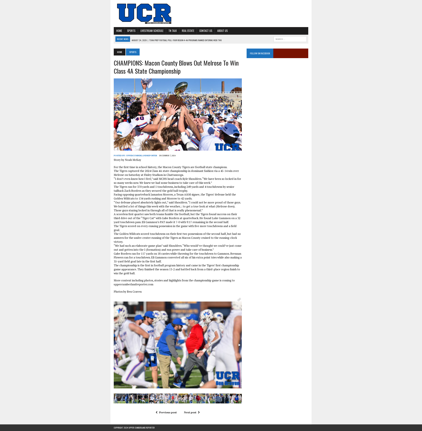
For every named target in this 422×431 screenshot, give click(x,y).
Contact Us (205, 31)
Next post (190, 412)
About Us (222, 31)
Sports (131, 31)
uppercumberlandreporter (141, 155)
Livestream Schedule (151, 31)
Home (119, 31)
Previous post (168, 412)
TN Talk (172, 31)
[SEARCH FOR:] (290, 39)
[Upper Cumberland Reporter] (144, 13)
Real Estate (188, 31)
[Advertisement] (277, 95)
